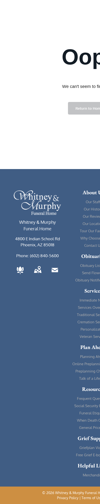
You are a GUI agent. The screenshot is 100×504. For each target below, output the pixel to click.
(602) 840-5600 (44, 255)
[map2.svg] (38, 274)
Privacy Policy (67, 498)
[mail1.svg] (55, 274)
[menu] (93, 10)
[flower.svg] (20, 274)
